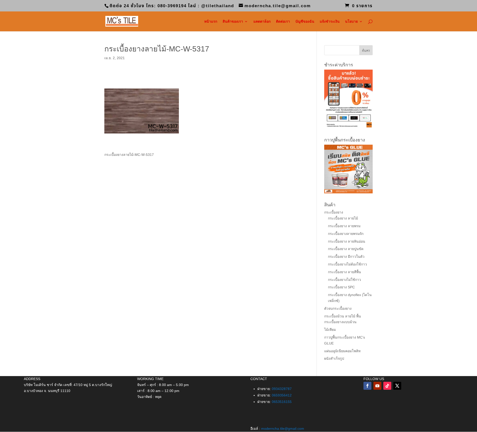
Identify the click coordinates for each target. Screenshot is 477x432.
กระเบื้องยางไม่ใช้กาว (344, 280)
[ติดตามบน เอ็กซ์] (397, 386)
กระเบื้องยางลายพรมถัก (345, 234)
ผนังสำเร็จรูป (334, 358)
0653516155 (282, 402)
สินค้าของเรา (233, 21)
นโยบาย (351, 21)
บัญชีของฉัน (304, 21)
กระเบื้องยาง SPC (341, 287)
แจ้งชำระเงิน (330, 21)
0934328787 (282, 389)
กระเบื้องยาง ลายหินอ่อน (346, 241)
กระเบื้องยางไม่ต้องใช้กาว (347, 264)
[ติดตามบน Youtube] (377, 386)
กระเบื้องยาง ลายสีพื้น (344, 272)
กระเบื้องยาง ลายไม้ (343, 218)
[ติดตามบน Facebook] (367, 386)
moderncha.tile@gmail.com (282, 429)
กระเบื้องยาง (333, 212)
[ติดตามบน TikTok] (387, 386)
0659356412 (282, 395)
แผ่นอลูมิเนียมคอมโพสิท (342, 351)
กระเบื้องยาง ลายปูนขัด (345, 249)
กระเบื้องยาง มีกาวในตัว (346, 257)
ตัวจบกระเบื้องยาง (338, 308)
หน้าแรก (210, 21)
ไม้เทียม (330, 330)
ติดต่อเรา (283, 21)
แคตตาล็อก (262, 21)
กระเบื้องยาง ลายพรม (344, 226)
